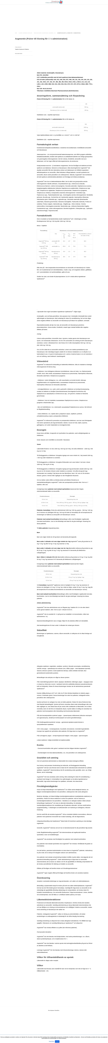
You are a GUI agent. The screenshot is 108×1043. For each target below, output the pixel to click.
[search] (92, 2)
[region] (54, 17)
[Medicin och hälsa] (54, 2)
